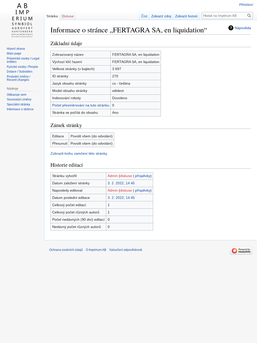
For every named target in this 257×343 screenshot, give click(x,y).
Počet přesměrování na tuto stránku (80, 105)
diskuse (126, 176)
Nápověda (243, 28)
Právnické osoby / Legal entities (23, 60)
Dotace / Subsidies (19, 71)
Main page (14, 53)
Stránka (52, 16)
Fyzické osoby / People (22, 67)
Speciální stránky (18, 104)
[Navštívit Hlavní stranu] (22, 20)
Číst (144, 16)
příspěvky (142, 176)
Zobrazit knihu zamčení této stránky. (79, 153)
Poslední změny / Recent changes (18, 78)
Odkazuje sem (16, 94)
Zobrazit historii (186, 16)
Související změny (19, 99)
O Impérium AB (96, 250)
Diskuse (68, 16)
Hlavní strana (16, 48)
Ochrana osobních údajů (66, 250)
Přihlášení (246, 5)
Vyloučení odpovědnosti (125, 250)
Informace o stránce (20, 109)
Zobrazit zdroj (161, 16)
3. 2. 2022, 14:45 (121, 183)
